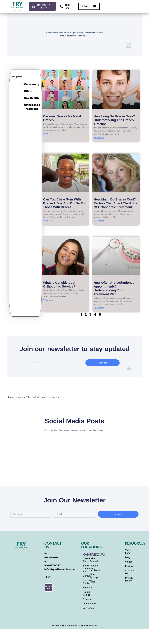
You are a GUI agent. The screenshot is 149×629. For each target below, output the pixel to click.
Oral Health (31, 98)
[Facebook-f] (46, 577)
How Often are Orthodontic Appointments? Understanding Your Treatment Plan (114, 288)
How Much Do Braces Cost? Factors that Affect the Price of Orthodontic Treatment (115, 203)
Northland (91, 570)
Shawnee (84, 587)
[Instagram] (49, 577)
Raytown (91, 565)
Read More (48, 134)
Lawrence (84, 608)
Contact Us (126, 572)
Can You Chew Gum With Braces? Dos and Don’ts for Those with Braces (64, 203)
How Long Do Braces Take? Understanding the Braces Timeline (114, 120)
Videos (126, 561)
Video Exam (126, 551)
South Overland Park (84, 568)
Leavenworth (84, 603)
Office (28, 91)
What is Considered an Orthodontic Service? (60, 284)
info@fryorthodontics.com (59, 569)
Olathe (84, 575)
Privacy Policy (126, 579)
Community (31, 84)
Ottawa (84, 599)
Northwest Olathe (84, 582)
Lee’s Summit (91, 560)
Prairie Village (84, 593)
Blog (126, 557)
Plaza (91, 581)
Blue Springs (91, 576)
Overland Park (84, 560)
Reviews (126, 566)
